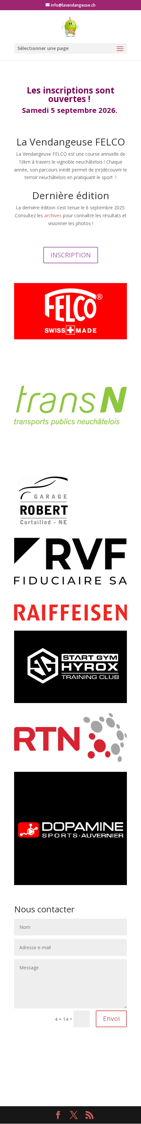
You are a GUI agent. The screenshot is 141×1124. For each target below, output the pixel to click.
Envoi (111, 1018)
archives (53, 215)
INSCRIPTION (70, 254)
